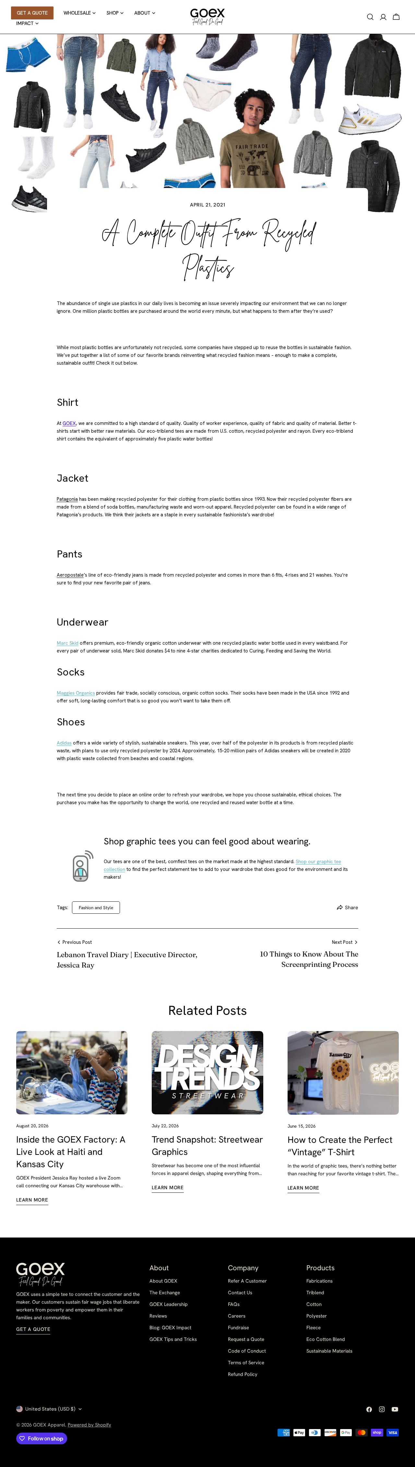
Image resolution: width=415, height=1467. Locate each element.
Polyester (316, 1316)
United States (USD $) (50, 1409)
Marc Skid (67, 643)
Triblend (315, 1292)
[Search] (370, 16)
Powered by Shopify (89, 1425)
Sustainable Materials (329, 1351)
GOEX (69, 423)
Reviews (158, 1316)
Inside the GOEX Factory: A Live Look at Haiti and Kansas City (70, 1151)
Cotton (314, 1304)
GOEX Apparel (49, 1425)
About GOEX (163, 1281)
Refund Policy (242, 1374)
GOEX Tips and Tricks (173, 1339)
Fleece (313, 1327)
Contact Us (240, 1292)
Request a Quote (246, 1339)
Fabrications (319, 1281)
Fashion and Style (96, 907)
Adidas (64, 743)
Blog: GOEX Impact (170, 1327)
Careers (236, 1316)
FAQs (234, 1304)
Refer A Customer (247, 1281)
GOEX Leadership (168, 1304)
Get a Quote (33, 1329)
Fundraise (238, 1327)
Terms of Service (246, 1362)
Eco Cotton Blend (325, 1339)
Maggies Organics (76, 693)
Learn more (32, 1200)
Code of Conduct (247, 1351)
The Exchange (164, 1292)
